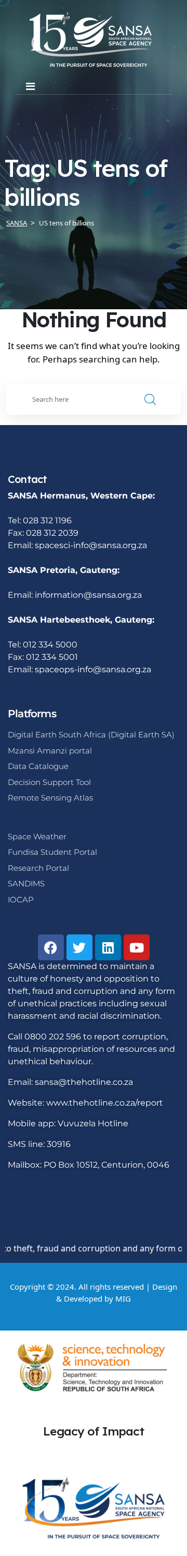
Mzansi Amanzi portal (50, 751)
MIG (123, 1298)
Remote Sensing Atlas (50, 798)
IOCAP (21, 899)
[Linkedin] (108, 947)
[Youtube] (137, 947)
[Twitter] (79, 947)
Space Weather (37, 836)
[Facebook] (51, 947)
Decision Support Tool (49, 782)
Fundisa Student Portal (52, 852)
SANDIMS (26, 883)
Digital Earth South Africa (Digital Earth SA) (91, 734)
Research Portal (38, 868)
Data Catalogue (38, 766)
